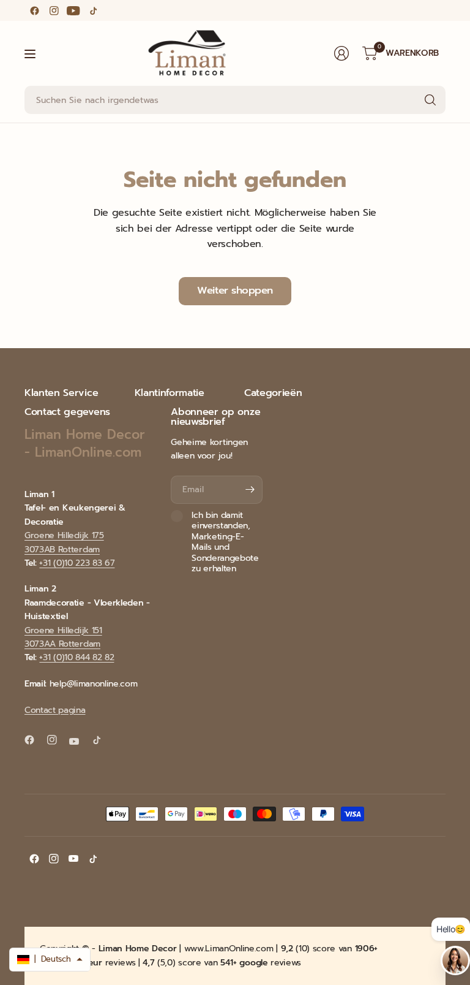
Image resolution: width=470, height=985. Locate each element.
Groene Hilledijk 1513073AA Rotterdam (63, 637)
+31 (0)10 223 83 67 (76, 563)
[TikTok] (93, 10)
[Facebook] (34, 10)
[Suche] (430, 100)
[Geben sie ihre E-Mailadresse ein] (250, 490)
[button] (50, 959)
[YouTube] (73, 10)
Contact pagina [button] (55, 710)
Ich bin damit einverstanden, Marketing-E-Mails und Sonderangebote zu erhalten (225, 542)
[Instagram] (54, 10)
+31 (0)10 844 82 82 (76, 657)
